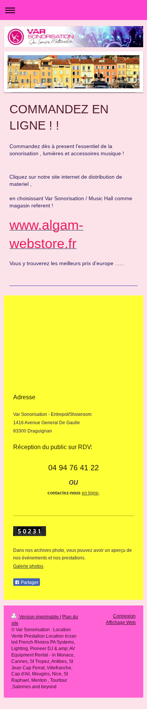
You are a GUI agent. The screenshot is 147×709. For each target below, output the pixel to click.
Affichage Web (121, 622)
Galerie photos (28, 566)
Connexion (124, 616)
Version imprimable (39, 616)
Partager (29, 582)
